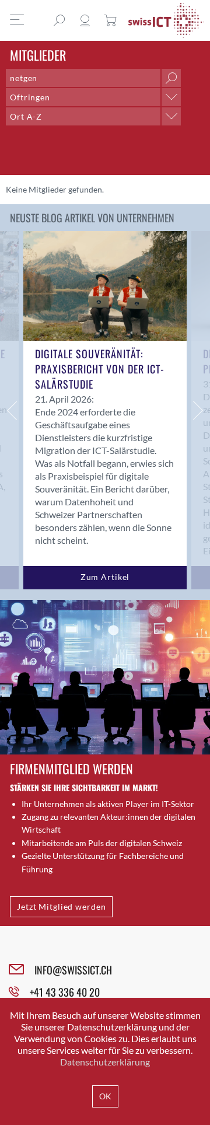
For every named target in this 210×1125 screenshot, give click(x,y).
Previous (11, 410)
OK (105, 1096)
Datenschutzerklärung (105, 1061)
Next (198, 410)
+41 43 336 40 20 (65, 992)
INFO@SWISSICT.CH (73, 970)
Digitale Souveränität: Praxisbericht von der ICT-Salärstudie (99, 369)
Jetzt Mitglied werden (61, 906)
